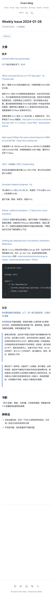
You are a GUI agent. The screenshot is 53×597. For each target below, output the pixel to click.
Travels (39, 8)
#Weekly (7, 36)
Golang (11, 250)
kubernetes (7, 256)
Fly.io (11, 190)
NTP (4, 64)
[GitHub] (15, 586)
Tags (17, 8)
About (21, 12)
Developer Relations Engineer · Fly (17, 184)
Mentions (24, 8)
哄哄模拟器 (6, 322)
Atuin (27, 107)
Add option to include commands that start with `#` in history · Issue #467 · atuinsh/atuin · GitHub (26, 122)
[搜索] (27, 13)
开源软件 (5, 219)
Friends (46, 8)
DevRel (19, 190)
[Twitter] (21, 586)
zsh (22, 116)
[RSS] (38, 586)
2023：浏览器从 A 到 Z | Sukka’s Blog (18, 164)
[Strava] (32, 586)
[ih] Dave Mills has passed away (16, 59)
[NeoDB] (26, 586)
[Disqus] (26, 469)
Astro (40, 592)
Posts (12, 8)
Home (6, 8)
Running (32, 8)
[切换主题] (32, 13)
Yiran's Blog (26, 3)
